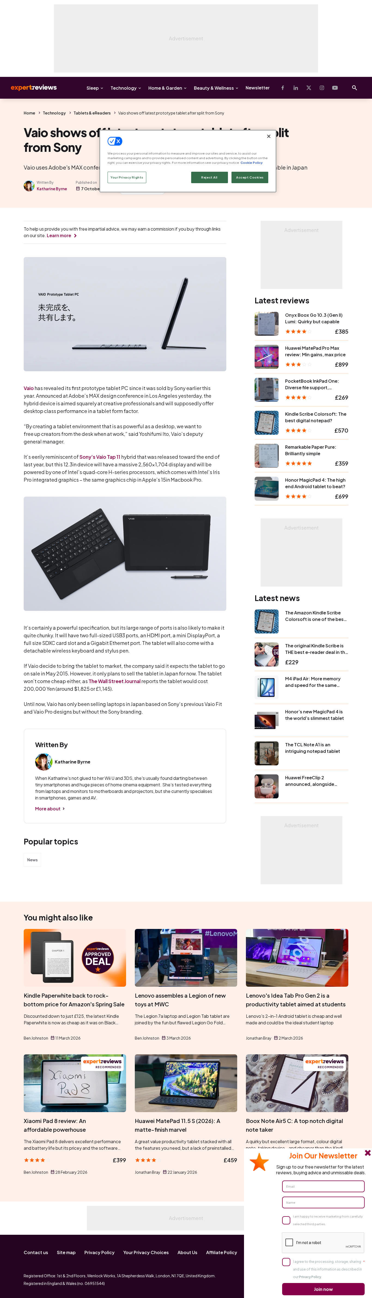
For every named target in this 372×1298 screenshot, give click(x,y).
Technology (124, 88)
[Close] (269, 136)
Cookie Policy (251, 163)
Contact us (36, 1252)
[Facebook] (282, 87)
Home (29, 112)
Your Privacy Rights (127, 177)
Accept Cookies (250, 177)
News (32, 859)
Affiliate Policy (221, 1252)
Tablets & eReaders (92, 112)
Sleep (93, 88)
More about (47, 808)
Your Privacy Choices (146, 1252)
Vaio (29, 388)
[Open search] (354, 87)
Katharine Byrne (52, 188)
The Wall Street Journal (115, 681)
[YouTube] (334, 87)
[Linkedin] (295, 87)
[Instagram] (321, 87)
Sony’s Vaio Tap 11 (100, 457)
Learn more (59, 235)
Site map (66, 1252)
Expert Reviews (29, 87)
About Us (187, 1252)
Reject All (209, 177)
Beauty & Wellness (214, 88)
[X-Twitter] (308, 87)
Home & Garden (165, 88)
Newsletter (258, 87)
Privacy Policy (99, 1252)
